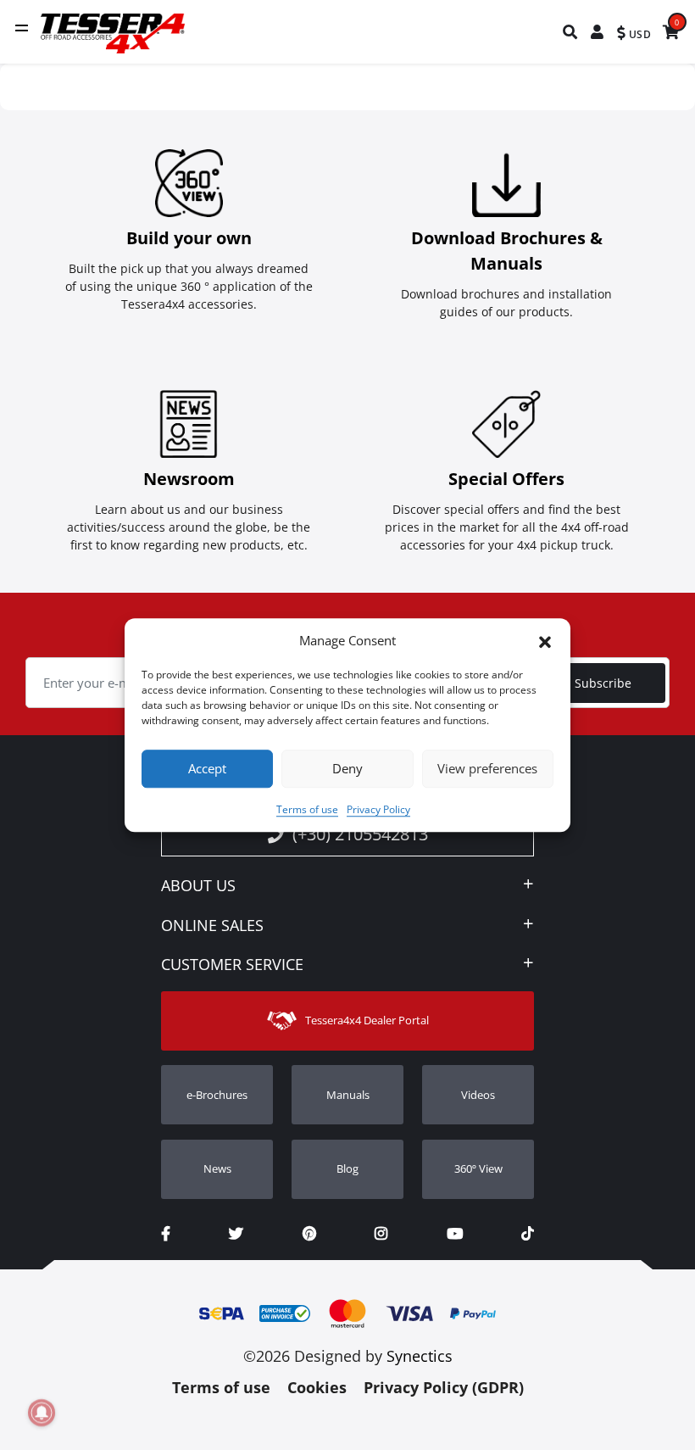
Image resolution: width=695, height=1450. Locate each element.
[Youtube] (455, 1234)
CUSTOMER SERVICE (232, 965)
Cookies (317, 1387)
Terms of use (307, 809)
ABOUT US (198, 886)
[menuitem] (571, 32)
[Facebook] (165, 1234)
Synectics (419, 1356)
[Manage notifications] (41, 1412)
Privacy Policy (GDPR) (444, 1387)
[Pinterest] (309, 1234)
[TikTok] (527, 1234)
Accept (207, 768)
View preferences (487, 768)
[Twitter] (236, 1234)
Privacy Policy (378, 809)
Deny (347, 768)
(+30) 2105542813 (360, 834)
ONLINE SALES (212, 926)
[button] (545, 641)
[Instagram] (381, 1234)
